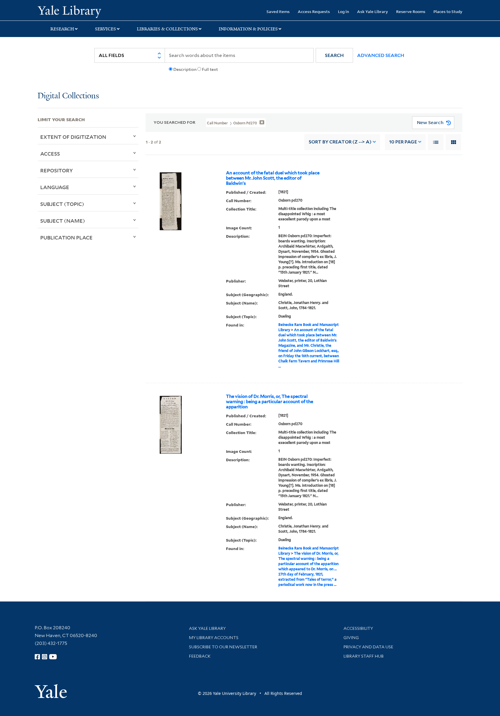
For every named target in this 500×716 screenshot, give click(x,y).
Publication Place (66, 237)
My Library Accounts (213, 637)
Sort (340, 142)
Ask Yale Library (372, 11)
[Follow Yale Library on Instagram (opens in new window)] (44, 656)
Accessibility (358, 628)
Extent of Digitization (73, 136)
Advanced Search (380, 55)
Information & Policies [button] (248, 29)
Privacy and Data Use (368, 647)
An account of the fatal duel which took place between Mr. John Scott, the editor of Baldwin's (272, 178)
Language (54, 187)
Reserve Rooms (410, 11)
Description (184, 69)
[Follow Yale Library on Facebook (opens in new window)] (37, 656)
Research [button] (62, 29)
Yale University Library (69, 11)
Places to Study (447, 11)
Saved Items (278, 11)
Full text (210, 69)
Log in (343, 11)
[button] (334, 55)
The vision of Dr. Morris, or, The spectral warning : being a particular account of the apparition (269, 401)
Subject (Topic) (62, 203)
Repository (56, 170)
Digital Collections (68, 96)
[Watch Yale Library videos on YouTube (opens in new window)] (53, 656)
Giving (351, 637)
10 (403, 142)
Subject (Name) (62, 220)
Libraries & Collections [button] (167, 29)
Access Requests (314, 11)
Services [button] (105, 29)
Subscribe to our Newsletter (223, 647)
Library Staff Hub (363, 656)
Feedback (200, 656)
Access (50, 153)
